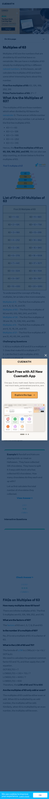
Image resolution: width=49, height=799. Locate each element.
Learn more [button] (24, 796)
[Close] (46, 355)
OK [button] (40, 795)
